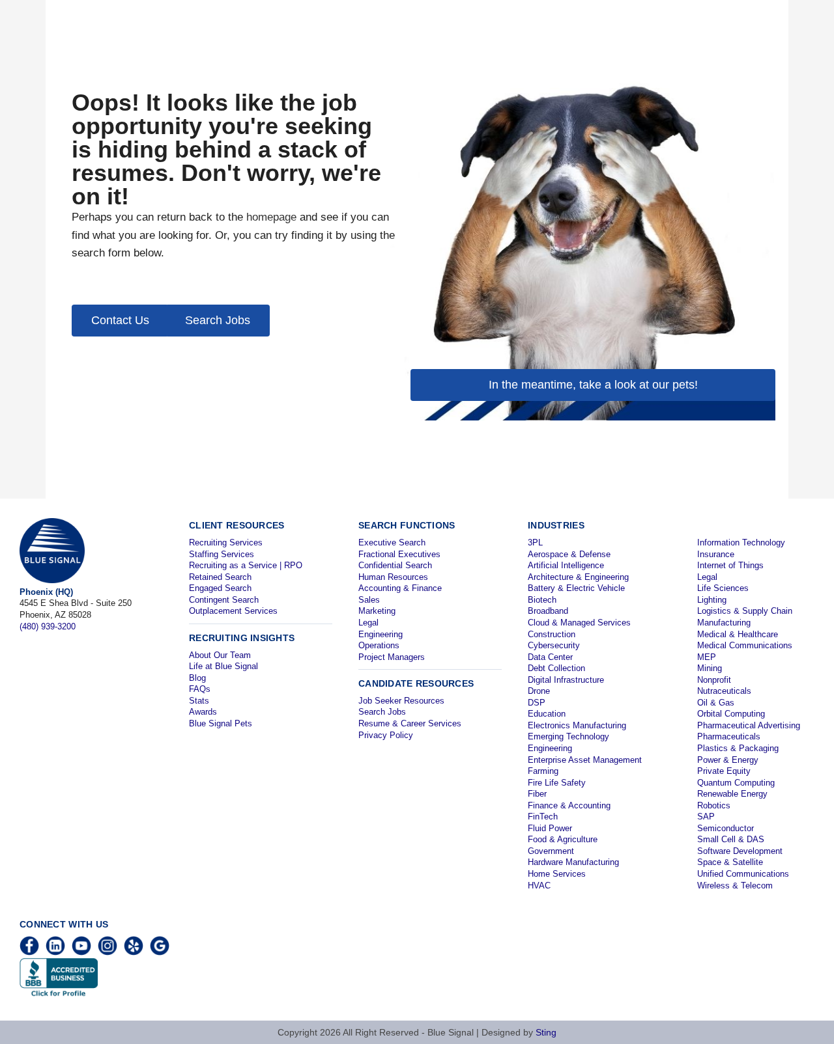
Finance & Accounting (569, 805)
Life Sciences (723, 588)
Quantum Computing (736, 783)
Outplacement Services (233, 611)
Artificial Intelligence (566, 565)
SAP (706, 816)
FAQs (199, 689)
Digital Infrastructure (566, 680)
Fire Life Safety (557, 783)
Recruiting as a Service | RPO (245, 565)
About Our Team (220, 655)
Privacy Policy (385, 735)
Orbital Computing (731, 714)
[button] (120, 321)
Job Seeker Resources (401, 701)
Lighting (711, 600)
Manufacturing (724, 622)
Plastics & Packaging (738, 748)
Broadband (548, 611)
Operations (378, 645)
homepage (271, 217)
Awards (203, 712)
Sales (369, 600)
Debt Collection (556, 668)
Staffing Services (221, 554)
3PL (535, 542)
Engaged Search (220, 588)
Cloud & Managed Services (579, 622)
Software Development (740, 851)
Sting (546, 1032)
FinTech (543, 816)
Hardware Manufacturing (573, 862)
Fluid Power (550, 828)
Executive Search (391, 542)
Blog (197, 678)
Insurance (715, 554)
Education (547, 714)
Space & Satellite (730, 862)
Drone (539, 691)
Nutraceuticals (724, 691)
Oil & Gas (715, 702)
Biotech (542, 600)
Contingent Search (224, 600)
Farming (543, 771)
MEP (706, 657)
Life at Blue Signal (223, 666)
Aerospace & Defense (569, 554)
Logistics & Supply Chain (744, 611)
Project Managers (391, 657)
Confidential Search (395, 565)
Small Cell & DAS (730, 839)
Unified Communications (743, 874)
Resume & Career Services (409, 723)
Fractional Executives (399, 554)
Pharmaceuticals (728, 736)
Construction (551, 634)
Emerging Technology (568, 736)
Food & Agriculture (562, 839)
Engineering (380, 634)
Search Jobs (382, 712)
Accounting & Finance (400, 588)
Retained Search (220, 577)
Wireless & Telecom (735, 885)
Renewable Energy (732, 794)
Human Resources (393, 577)
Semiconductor (725, 828)
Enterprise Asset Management (585, 760)
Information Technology (741, 542)
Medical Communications (744, 645)
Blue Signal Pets (220, 723)
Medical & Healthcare (737, 634)
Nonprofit (714, 680)
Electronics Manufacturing (577, 725)
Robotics (713, 805)
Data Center (550, 657)
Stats (199, 701)
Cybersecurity (554, 645)
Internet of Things (730, 565)
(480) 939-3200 (48, 626)
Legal (368, 622)
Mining (709, 668)
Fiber (537, 794)
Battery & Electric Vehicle (576, 588)
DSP (536, 702)
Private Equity (724, 771)
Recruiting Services (226, 542)
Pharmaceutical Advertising (748, 725)
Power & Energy (727, 760)
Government (551, 851)
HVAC (539, 885)
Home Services (557, 874)
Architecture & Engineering (578, 577)
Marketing (376, 611)
